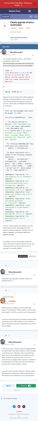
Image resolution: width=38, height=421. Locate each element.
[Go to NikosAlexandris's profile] (3, 51)
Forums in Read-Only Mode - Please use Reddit (18, 4)
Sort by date (32, 256)
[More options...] (33, 55)
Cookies (19, 411)
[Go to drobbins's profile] (2, 300)
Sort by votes (23, 256)
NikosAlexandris (22, 37)
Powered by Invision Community (19, 418)
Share (9, 386)
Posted (9, 54)
